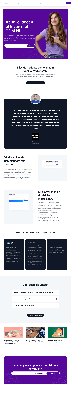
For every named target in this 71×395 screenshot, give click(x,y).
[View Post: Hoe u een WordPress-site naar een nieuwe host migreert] (57, 332)
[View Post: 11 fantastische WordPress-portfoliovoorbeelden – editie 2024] (35, 332)
